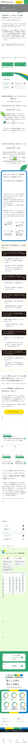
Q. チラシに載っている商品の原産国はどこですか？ (13, 320)
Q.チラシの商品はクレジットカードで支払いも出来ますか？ (13, 339)
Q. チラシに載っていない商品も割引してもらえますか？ (13, 359)
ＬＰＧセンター (7, 542)
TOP (4, 552)
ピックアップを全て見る (13, 418)
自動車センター (7, 536)
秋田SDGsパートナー (6, 728)
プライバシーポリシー (21, 728)
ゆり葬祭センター (8, 545)
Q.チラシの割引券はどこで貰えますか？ (13, 284)
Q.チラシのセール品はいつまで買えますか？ (13, 260)
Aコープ (8, 552)
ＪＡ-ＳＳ (6, 532)
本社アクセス (5, 725)
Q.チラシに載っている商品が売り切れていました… (13, 302)
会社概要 (18, 725)
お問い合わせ (18, 2)
